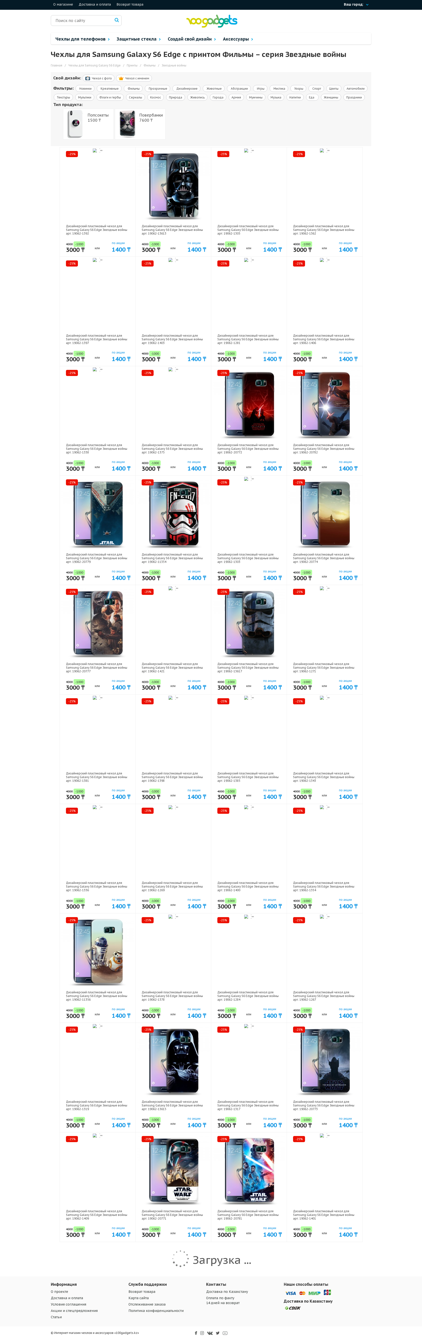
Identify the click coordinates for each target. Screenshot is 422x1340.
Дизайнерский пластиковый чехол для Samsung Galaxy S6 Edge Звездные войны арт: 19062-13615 (172, 1105)
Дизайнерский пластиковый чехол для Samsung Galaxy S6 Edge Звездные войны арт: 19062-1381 (96, 777)
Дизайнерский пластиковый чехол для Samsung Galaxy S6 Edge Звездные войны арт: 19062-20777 (96, 667)
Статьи (56, 1317)
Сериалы (135, 97)
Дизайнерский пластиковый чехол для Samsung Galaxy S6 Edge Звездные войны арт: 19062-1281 (248, 339)
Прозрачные (157, 88)
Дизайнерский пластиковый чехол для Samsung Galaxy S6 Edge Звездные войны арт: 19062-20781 (248, 1214)
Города (218, 97)
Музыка (276, 97)
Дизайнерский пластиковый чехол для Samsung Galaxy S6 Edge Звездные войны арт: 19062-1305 (248, 229)
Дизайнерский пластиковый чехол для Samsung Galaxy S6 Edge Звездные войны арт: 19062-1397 (96, 339)
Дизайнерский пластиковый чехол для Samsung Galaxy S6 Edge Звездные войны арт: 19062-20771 (172, 1214)
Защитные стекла (137, 39)
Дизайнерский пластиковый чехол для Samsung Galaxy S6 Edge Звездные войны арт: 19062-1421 (172, 667)
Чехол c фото (102, 78)
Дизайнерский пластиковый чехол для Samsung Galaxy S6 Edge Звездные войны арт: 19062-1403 (172, 339)
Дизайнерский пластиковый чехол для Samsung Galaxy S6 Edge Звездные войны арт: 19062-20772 (248, 448)
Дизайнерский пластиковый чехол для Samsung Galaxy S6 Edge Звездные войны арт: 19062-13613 (172, 229)
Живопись (197, 97)
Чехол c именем (137, 78)
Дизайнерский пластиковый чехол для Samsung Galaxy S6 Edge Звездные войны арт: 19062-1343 (323, 777)
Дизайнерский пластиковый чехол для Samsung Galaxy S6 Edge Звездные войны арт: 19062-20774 (323, 558)
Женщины (331, 97)
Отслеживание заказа (147, 1304)
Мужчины (256, 97)
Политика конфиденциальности (156, 1310)
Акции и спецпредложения (74, 1310)
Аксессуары (236, 39)
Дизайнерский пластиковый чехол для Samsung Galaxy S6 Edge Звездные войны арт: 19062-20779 (96, 558)
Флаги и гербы (110, 97)
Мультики (84, 97)
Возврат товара (129, 4)
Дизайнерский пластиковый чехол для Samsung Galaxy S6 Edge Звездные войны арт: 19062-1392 (96, 229)
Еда (312, 97)
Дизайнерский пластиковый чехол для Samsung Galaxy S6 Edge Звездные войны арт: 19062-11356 (96, 995)
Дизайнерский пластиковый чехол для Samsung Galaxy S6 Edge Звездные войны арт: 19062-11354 (172, 558)
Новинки (85, 88)
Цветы (333, 88)
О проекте (59, 1291)
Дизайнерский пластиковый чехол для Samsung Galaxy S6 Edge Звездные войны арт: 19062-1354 (323, 886)
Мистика (279, 88)
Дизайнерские (187, 88)
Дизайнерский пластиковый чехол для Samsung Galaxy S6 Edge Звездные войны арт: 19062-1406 (323, 339)
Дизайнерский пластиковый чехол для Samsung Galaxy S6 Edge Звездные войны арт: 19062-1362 (323, 229)
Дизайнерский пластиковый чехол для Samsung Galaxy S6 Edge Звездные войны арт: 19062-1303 (248, 558)
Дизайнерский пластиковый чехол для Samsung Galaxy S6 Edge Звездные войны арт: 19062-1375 (172, 448)
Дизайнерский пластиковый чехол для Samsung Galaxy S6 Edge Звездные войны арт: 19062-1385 (248, 777)
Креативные (109, 88)
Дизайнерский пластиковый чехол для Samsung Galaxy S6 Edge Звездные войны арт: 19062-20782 (323, 448)
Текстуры (63, 97)
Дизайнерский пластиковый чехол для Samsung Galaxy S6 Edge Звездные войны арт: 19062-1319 (96, 1105)
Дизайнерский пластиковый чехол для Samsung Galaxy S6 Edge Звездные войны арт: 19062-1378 (172, 995)
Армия (236, 97)
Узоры (298, 88)
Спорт (316, 88)
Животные (214, 88)
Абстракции (239, 88)
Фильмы (133, 88)
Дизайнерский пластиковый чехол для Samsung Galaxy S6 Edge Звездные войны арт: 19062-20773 (323, 1105)
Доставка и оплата (95, 4)
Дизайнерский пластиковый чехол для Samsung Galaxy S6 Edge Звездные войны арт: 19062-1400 (248, 886)
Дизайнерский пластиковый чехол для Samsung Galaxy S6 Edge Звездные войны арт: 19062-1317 (248, 1105)
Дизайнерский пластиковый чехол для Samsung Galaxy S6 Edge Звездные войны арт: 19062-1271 (323, 667)
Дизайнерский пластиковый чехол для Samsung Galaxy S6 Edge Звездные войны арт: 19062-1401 (323, 1214)
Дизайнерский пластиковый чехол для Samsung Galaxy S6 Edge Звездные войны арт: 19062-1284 (248, 995)
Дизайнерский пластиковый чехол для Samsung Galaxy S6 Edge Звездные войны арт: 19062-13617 (248, 667)
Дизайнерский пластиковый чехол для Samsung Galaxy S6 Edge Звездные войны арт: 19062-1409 (96, 1214)
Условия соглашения (68, 1304)
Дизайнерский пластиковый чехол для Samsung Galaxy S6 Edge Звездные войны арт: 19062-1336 (96, 886)
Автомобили (356, 88)
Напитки (295, 97)
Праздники (354, 97)
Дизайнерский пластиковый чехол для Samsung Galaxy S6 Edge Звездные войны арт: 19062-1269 (172, 886)
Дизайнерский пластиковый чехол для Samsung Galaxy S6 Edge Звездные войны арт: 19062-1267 (323, 995)
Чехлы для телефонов (81, 39)
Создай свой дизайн (190, 39)
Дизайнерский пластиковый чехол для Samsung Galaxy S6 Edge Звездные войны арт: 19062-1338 (96, 448)
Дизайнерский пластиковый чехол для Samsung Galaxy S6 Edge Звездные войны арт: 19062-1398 (172, 777)
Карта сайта (138, 1298)
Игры (260, 88)
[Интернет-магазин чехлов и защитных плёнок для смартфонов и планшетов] (212, 26)
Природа (175, 97)
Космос (155, 97)
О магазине (63, 4)
